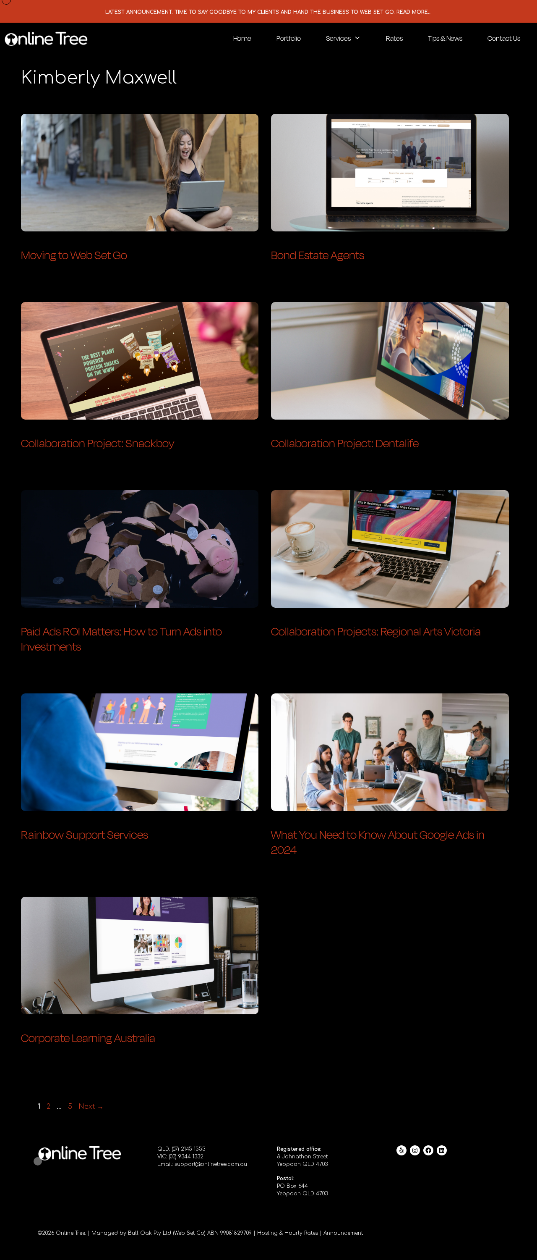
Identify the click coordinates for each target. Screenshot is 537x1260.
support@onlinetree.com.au (211, 1164)
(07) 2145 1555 (189, 1149)
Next (91, 1106)
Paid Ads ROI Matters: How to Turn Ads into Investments (121, 638)
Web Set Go (189, 1233)
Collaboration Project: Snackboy (97, 442)
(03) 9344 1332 (186, 1157)
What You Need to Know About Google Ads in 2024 (378, 842)
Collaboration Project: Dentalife (345, 442)
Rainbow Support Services (84, 834)
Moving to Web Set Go (74, 254)
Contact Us (503, 38)
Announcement (343, 1233)
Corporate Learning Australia (88, 1037)
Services (338, 38)
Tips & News (445, 38)
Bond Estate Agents (317, 254)
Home (242, 38)
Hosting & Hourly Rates (287, 1233)
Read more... (414, 12)
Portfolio (288, 38)
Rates (394, 38)
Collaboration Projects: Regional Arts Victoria (376, 630)
